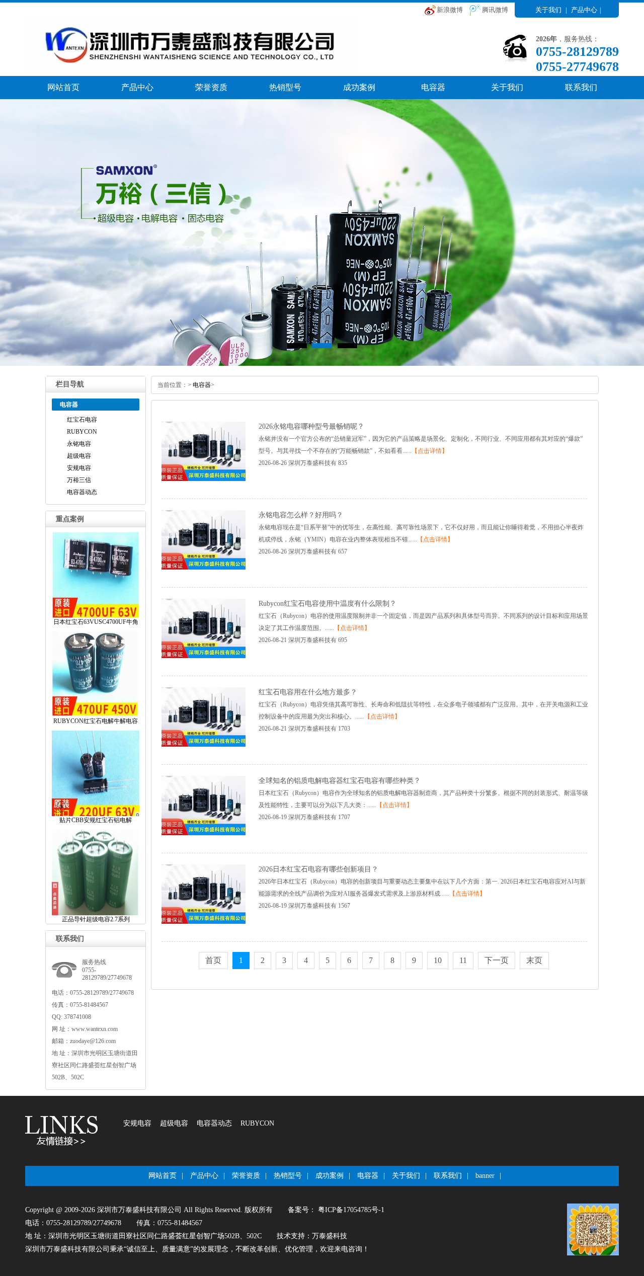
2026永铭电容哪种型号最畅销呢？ (311, 426)
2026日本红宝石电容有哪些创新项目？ (318, 869)
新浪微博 (450, 10)
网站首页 (63, 87)
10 (438, 960)
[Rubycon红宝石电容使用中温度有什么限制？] (204, 656)
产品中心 (584, 10)
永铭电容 (79, 443)
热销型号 (285, 87)
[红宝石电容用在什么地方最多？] (204, 744)
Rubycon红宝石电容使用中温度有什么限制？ (327, 603)
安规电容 (79, 467)
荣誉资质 (211, 87)
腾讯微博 (495, 10)
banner (485, 1175)
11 (463, 960)
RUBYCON (82, 431)
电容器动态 (82, 492)
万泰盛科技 (329, 1236)
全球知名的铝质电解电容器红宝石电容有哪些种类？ (340, 780)
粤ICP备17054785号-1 (350, 1210)
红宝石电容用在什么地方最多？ (308, 692)
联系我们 (581, 87)
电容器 (433, 87)
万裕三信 (79, 480)
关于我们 (548, 10)
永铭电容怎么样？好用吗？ (301, 515)
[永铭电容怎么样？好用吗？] (204, 567)
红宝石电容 (82, 419)
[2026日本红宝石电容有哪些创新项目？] (204, 921)
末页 (534, 960)
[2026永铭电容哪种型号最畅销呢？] (204, 479)
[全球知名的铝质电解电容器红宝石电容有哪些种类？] (204, 833)
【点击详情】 (430, 450)
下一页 (497, 960)
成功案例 (359, 87)
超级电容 (79, 455)
